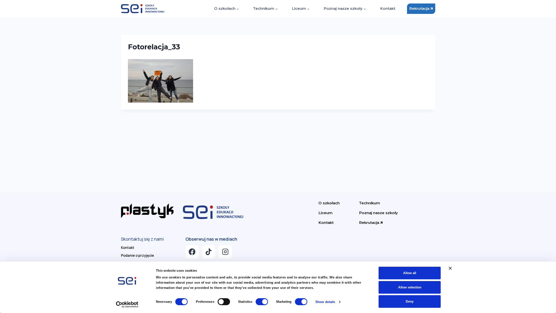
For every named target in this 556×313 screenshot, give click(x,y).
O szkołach (329, 203)
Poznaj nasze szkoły (378, 213)
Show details (325, 302)
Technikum (369, 203)
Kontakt (387, 8)
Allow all (409, 273)
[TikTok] (208, 251)
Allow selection (409, 287)
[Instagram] (225, 251)
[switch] (224, 301)
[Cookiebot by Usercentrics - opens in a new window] (127, 304)
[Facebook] (192, 251)
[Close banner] (450, 268)
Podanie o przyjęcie (137, 255)
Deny (410, 301)
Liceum (325, 213)
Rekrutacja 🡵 (421, 8)
